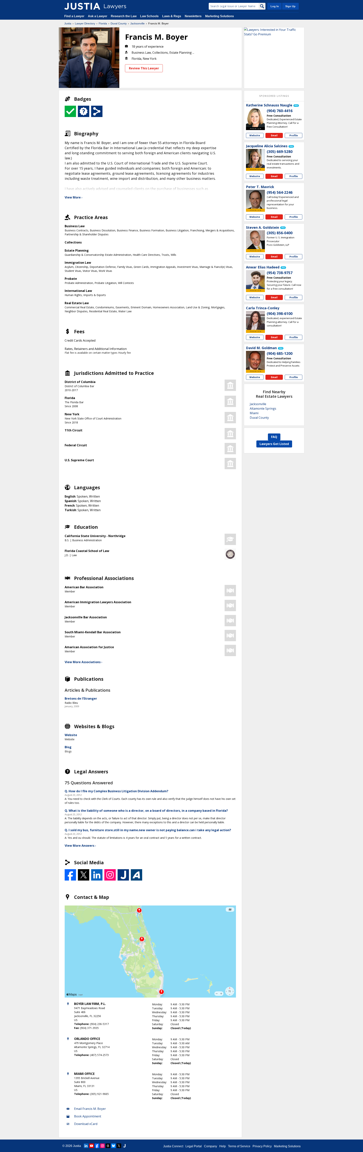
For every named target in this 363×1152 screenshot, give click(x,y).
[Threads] (108, 1145)
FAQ (274, 437)
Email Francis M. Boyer (90, 1109)
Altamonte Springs (263, 408)
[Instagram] (102, 1145)
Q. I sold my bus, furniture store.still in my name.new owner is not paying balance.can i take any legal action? (148, 830)
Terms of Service (239, 1146)
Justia (67, 23)
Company (210, 1146)
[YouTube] (91, 1145)
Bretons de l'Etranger (81, 698)
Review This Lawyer (144, 68)
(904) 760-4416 (279, 110)
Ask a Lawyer (98, 16)
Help (222, 1146)
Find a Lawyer (74, 16)
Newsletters (193, 16)
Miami (254, 413)
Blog (68, 747)
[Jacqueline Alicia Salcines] (255, 158)
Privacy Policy (262, 1146)
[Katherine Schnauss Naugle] (255, 117)
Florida (103, 23)
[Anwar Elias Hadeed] (255, 279)
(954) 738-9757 (279, 272)
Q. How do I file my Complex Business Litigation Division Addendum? (116, 791)
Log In (275, 6)
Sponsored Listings (274, 96)
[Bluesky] (113, 1145)
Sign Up (290, 6)
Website (71, 735)
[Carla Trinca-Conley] (255, 320)
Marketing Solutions (219, 16)
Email (274, 135)
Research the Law (124, 16)
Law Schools (149, 16)
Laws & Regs (171, 16)
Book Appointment (87, 1116)
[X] (119, 1145)
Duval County (119, 23)
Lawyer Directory (85, 23)
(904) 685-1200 (279, 353)
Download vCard (85, 1124)
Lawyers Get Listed (274, 444)
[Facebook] (97, 1145)
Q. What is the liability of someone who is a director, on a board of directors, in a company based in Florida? (146, 811)
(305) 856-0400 (279, 232)
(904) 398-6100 (279, 313)
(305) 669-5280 (279, 151)
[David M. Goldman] (255, 360)
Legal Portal (193, 1146)
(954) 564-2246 (279, 192)
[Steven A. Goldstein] (255, 239)
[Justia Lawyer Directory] (82, 6)
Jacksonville (137, 23)
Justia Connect (173, 1146)
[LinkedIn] (86, 1145)
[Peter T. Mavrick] (255, 199)
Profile (293, 135)
